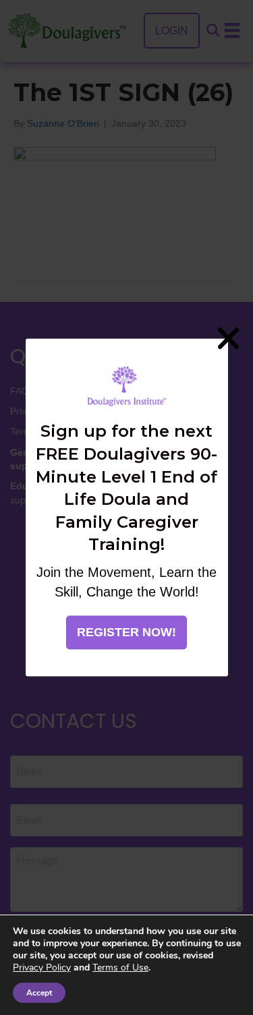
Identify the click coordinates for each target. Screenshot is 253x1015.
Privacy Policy (42, 967)
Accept (39, 992)
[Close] (228, 338)
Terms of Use (120, 967)
